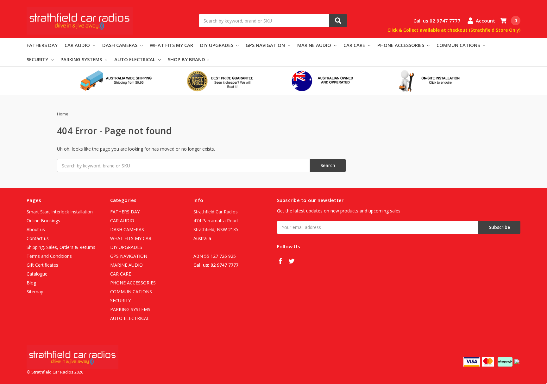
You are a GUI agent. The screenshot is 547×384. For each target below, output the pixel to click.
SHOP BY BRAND (186, 59)
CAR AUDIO (78, 45)
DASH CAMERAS (120, 45)
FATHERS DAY (42, 45)
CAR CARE (354, 45)
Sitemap (35, 292)
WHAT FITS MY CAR (171, 45)
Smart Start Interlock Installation (60, 212)
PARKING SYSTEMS (81, 59)
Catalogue (37, 274)
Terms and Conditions (49, 256)
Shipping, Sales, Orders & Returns (61, 247)
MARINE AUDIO (314, 45)
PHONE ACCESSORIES (401, 45)
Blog (31, 283)
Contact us (38, 238)
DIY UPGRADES (217, 45)
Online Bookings (43, 221)
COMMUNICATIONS (459, 45)
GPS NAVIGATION (266, 45)
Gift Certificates (42, 265)
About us (36, 229)
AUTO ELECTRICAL (135, 59)
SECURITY (38, 59)
